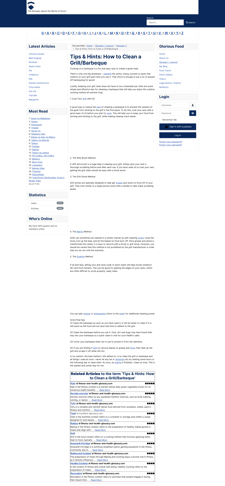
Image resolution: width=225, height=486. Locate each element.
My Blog (163, 66)
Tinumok (36, 171)
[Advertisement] (112, 138)
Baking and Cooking (81, 453)
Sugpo (34, 121)
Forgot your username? (170, 145)
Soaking (81, 256)
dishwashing (100, 313)
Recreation (76, 473)
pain (99, 107)
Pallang (35, 149)
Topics (162, 78)
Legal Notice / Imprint (170, 83)
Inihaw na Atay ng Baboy (43, 137)
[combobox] (165, 22)
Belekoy (36, 159)
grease (119, 182)
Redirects (163, 87)
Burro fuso (37, 162)
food (132, 348)
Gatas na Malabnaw (40, 118)
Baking (80, 231)
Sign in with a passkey (180, 126)
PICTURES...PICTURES (43, 155)
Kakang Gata (38, 168)
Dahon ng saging (40, 152)
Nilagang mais (38, 134)
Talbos (34, 143)
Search (150, 18)
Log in (178, 135)
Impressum (36, 124)
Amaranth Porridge (80, 443)
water (122, 313)
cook (109, 113)
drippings (120, 359)
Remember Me (169, 119)
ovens (141, 238)
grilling (118, 362)
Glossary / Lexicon (168, 62)
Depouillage (38, 174)
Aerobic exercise (79, 393)
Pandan (35, 146)
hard (95, 348)
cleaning (107, 73)
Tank (73, 413)
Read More (104, 390)
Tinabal (34, 127)
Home (162, 54)
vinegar (86, 313)
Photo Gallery (166, 74)
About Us (35, 131)
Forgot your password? (170, 141)
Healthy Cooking (79, 463)
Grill (85, 98)
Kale (73, 383)
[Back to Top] (220, 481)
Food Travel (165, 70)
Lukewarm (37, 165)
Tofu (73, 403)
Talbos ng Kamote (40, 140)
